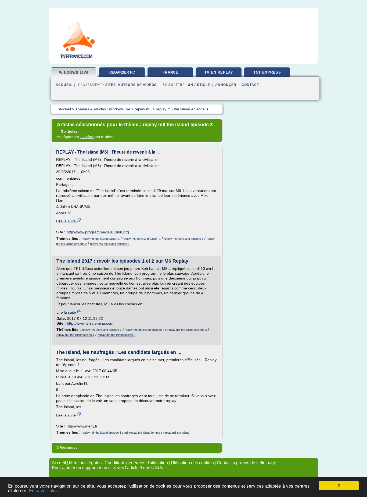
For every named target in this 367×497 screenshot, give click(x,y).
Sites (110, 85)
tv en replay (218, 72)
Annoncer (225, 85)
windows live (74, 73)
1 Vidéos (86, 137)
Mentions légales (85, 462)
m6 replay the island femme (142, 432)
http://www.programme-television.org (98, 232)
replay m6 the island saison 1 (142, 238)
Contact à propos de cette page (246, 462)
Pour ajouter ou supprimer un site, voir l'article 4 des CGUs (107, 467)
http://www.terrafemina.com (90, 323)
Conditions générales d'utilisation (136, 462)
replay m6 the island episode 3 (183, 238)
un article (199, 85)
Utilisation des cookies (192, 462)
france (170, 72)
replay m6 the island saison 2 (101, 238)
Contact (250, 85)
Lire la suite (66, 221)
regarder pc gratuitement (122, 74)
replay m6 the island (176, 432)
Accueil (64, 85)
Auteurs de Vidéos (137, 85)
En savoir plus (43, 490)
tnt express (267, 72)
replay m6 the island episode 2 (144, 329)
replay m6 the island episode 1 (109, 243)
